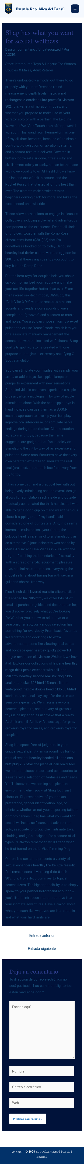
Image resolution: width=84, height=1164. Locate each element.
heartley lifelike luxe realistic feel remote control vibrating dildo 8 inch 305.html (40, 871)
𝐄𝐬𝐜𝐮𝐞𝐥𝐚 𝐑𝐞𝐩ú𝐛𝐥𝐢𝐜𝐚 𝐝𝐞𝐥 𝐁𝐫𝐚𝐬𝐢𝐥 (40, 8)
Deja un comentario (20, 49)
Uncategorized (49, 49)
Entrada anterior (42, 935)
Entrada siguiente (42, 948)
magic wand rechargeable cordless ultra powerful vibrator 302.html (39, 100)
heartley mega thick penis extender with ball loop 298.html (41, 670)
